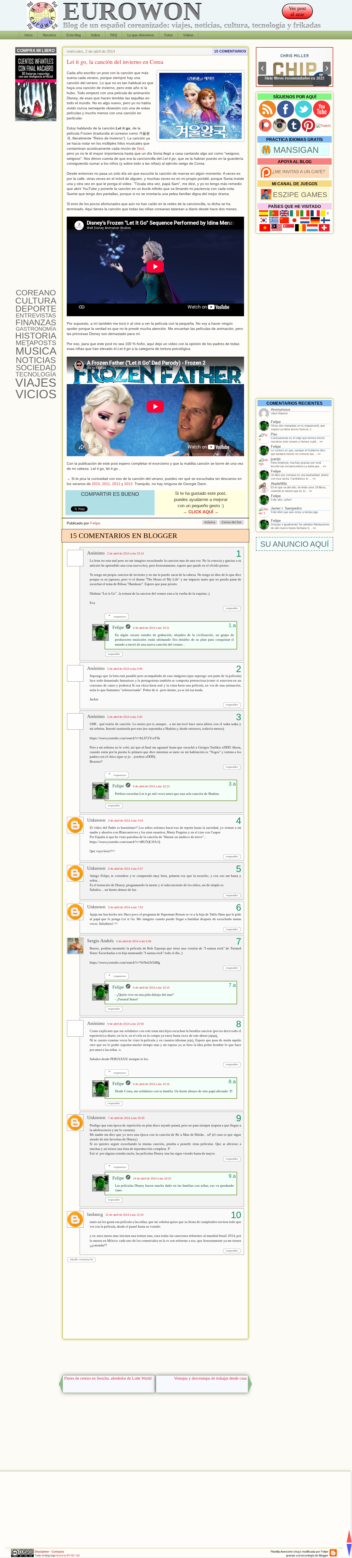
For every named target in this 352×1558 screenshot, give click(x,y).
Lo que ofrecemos (140, 35)
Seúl (140, 148)
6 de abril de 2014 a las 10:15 (151, 987)
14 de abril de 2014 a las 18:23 (152, 1178)
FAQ (113, 35)
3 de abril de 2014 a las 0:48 (124, 668)
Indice (95, 35)
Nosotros (49, 35)
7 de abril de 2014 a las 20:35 (126, 1118)
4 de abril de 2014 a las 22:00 (125, 1023)
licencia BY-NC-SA (68, 1555)
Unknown (96, 820)
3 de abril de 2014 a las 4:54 (125, 820)
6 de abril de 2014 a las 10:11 (151, 627)
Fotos (168, 35)
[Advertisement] (155, 1355)
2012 (116, 484)
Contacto (58, 1551)
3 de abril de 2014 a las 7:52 (125, 907)
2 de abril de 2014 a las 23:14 (125, 553)
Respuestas (119, 616)
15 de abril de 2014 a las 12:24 (124, 1214)
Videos (188, 35)
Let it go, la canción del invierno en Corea (115, 61)
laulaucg (95, 1214)
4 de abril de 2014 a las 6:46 (133, 941)
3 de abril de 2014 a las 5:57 (125, 868)
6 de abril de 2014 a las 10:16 (151, 1084)
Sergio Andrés (100, 940)
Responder (232, 608)
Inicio (28, 35)
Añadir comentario (81, 1259)
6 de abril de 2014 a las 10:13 (151, 786)
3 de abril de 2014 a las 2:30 (124, 716)
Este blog (73, 35)
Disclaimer (42, 1551)
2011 (106, 484)
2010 (96, 484)
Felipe (95, 523)
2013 (128, 484)
